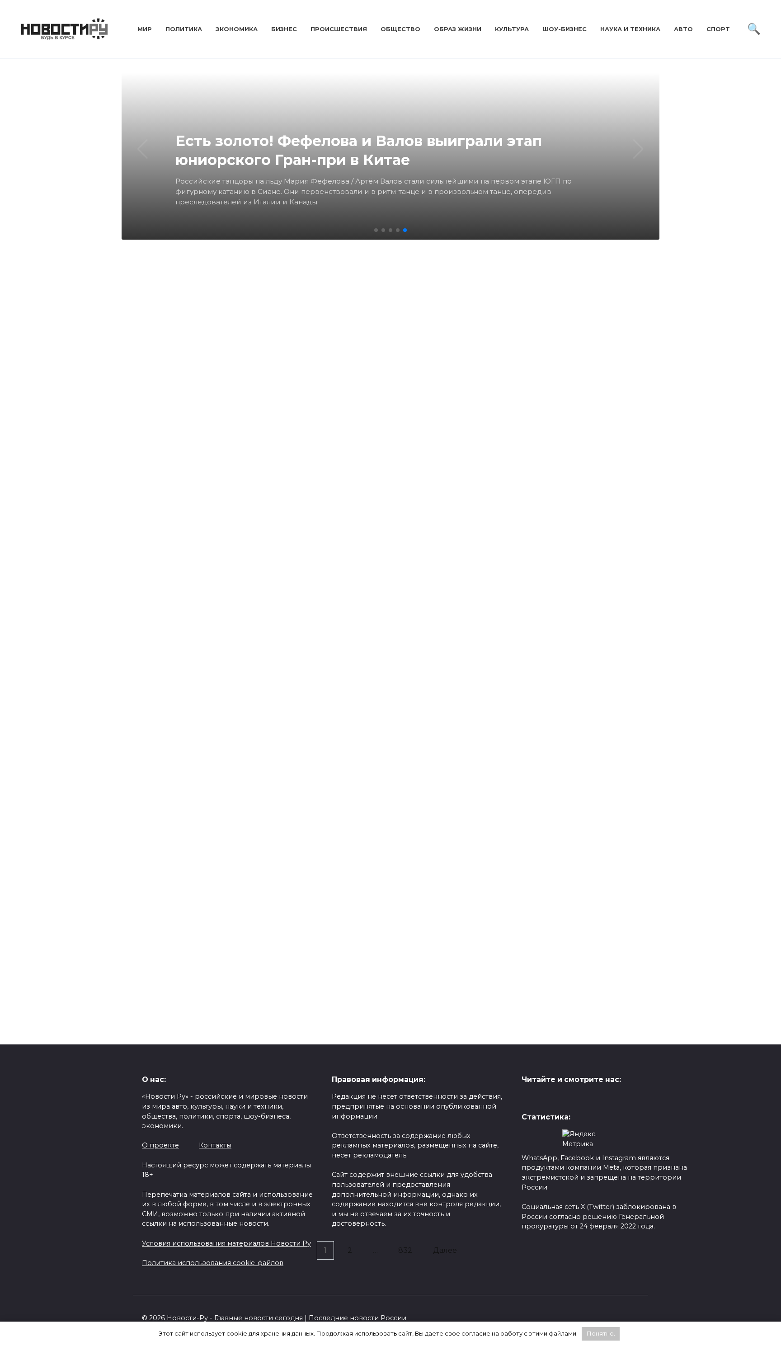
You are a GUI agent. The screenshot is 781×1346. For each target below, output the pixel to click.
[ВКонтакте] (543, 1098)
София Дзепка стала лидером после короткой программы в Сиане (579, 812)
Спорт (718, 29)
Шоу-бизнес (564, 29)
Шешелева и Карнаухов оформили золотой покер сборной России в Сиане (454, 435)
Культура (512, 29)
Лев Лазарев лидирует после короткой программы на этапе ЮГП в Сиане (517, 640)
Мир (144, 29)
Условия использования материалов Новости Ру (226, 1243)
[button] (376, 230)
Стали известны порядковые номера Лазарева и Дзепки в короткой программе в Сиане (498, 1026)
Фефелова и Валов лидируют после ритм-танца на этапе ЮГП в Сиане (321, 1005)
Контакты (215, 1145)
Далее (445, 1250)
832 (405, 1250)
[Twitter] (528, 1098)
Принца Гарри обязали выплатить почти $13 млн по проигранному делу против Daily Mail (254, 447)
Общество (400, 29)
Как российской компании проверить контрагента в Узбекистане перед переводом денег (446, 767)
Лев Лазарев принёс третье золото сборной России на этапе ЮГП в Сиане (580, 435)
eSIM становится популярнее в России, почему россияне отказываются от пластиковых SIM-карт (191, 949)
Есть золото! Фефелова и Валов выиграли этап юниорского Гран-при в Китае (323, 619)
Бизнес (284, 29)
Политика (183, 29)
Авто (683, 29)
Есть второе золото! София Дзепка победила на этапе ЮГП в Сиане (196, 613)
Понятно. (601, 1333)
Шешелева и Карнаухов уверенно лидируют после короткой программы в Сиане (253, 833)
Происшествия (339, 29)
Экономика (237, 29)
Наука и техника (630, 29)
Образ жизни (457, 29)
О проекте (160, 1145)
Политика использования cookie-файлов (212, 1263)
